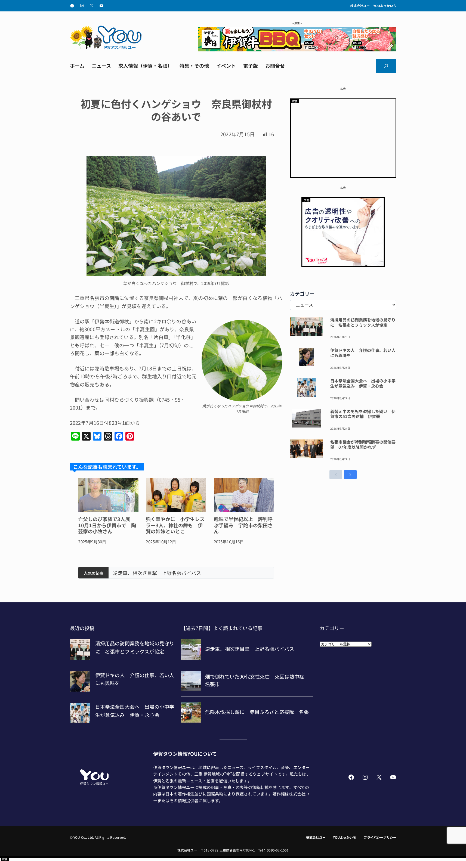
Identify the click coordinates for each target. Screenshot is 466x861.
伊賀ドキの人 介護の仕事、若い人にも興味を (363, 353)
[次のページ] (350, 474)
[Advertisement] (343, 137)
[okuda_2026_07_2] (297, 49)
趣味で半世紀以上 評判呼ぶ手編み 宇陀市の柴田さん (243, 525)
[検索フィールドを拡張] (386, 66)
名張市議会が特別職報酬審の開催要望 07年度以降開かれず (363, 444)
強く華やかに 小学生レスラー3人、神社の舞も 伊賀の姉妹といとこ (175, 525)
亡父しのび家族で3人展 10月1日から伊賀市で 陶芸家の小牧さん (107, 525)
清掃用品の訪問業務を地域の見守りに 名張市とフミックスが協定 (363, 322)
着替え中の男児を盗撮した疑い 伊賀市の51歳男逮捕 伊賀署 (363, 414)
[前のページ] (335, 474)
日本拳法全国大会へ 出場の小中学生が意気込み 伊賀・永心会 (363, 383)
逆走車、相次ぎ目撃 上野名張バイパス (157, 572)
